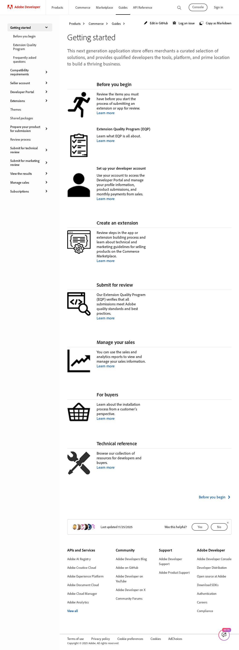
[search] (179, 8)
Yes (200, 527)
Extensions (17, 101)
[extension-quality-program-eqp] (152, 128)
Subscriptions (19, 191)
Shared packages (21, 118)
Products (57, 7)
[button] (156, 23)
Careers (202, 602)
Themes (15, 109)
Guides (123, 7)
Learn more (106, 112)
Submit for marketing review (24, 163)
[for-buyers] (120, 394)
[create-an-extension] (140, 223)
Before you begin (24, 36)
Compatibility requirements (19, 72)
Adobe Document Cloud (83, 585)
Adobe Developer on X (130, 590)
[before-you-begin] (134, 84)
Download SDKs (207, 585)
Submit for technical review (24, 150)
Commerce (82, 7)
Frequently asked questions (24, 59)
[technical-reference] (139, 443)
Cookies (156, 639)
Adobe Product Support (174, 572)
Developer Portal (22, 92)
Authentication (207, 593)
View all (72, 611)
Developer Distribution (212, 568)
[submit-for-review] (135, 285)
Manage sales (19, 182)
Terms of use (75, 639)
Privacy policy (100, 639)
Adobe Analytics (78, 602)
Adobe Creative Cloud (81, 568)
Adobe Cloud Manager (82, 593)
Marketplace (104, 7)
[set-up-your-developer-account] (148, 168)
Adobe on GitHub (127, 568)
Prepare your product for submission (25, 129)
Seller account (20, 83)
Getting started (20, 27)
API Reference (142, 7)
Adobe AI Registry (79, 559)
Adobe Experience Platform (85, 576)
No (219, 527)
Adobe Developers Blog (131, 559)
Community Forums (129, 598)
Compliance (205, 611)
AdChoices (175, 639)
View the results (21, 173)
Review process (20, 139)
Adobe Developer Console (214, 559)
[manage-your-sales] (137, 342)
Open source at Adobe (211, 576)
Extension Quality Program (24, 47)
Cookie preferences (130, 639)
